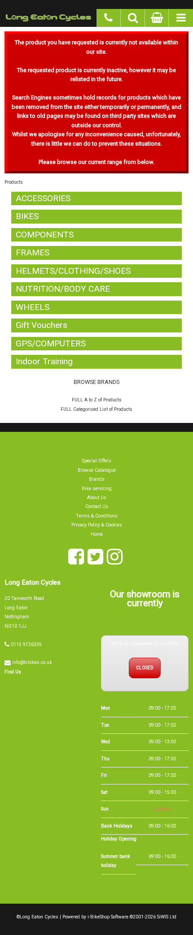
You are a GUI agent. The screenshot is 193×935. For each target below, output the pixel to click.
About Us (96, 497)
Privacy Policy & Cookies (96, 525)
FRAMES (32, 252)
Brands (97, 479)
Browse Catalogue (97, 470)
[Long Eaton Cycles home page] (48, 18)
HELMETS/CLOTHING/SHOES (73, 271)
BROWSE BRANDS (96, 382)
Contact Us (96, 506)
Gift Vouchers (41, 325)
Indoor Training (44, 361)
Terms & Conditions (97, 516)
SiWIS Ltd (166, 917)
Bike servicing (97, 488)
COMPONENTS (45, 234)
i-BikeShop (99, 917)
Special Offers (96, 461)
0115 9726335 (26, 644)
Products (13, 182)
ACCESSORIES (43, 198)
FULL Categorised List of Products (96, 409)
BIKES (27, 216)
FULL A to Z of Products (97, 400)
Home (97, 534)
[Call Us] (108, 16)
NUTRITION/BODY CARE (63, 289)
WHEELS (32, 307)
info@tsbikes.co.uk (32, 662)
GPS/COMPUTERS (51, 343)
